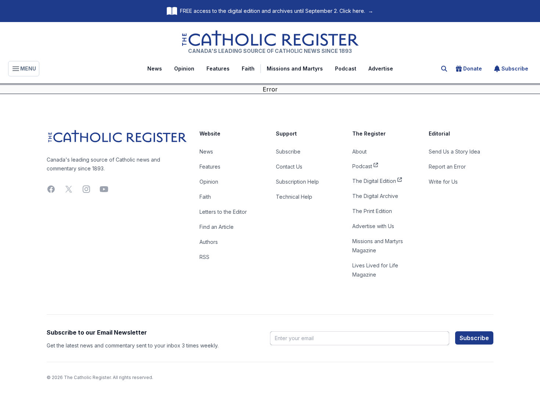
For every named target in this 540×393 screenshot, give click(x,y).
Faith (248, 68)
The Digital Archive (375, 196)
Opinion (184, 68)
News (154, 68)
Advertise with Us (373, 226)
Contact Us (289, 166)
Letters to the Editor (223, 212)
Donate (472, 68)
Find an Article (216, 227)
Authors (208, 242)
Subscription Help (297, 182)
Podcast (345, 68)
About (359, 151)
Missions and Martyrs (295, 68)
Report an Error (447, 166)
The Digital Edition (374, 181)
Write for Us (443, 182)
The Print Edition (372, 211)
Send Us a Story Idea (454, 151)
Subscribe (514, 68)
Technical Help (294, 197)
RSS (204, 257)
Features (218, 68)
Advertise (380, 68)
